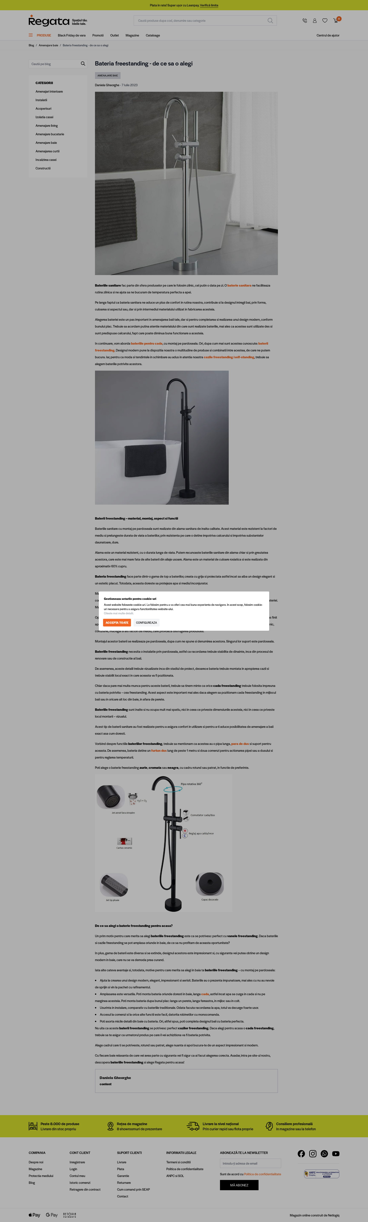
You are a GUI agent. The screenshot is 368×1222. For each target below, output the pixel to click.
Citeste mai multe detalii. (119, 613)
